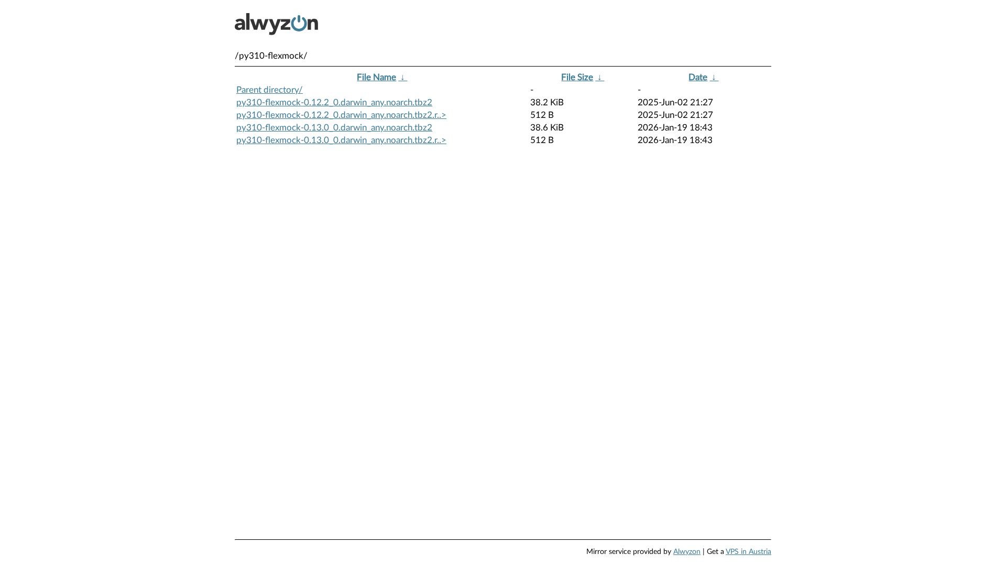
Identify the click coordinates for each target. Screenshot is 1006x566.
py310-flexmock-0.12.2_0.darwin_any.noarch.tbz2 (334, 102)
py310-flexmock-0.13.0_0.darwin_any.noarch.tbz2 (334, 127)
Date (697, 77)
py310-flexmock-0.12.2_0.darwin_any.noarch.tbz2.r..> (341, 115)
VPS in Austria (748, 552)
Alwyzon (687, 552)
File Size (577, 77)
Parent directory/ (269, 89)
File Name (376, 77)
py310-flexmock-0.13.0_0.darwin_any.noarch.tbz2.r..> (341, 140)
